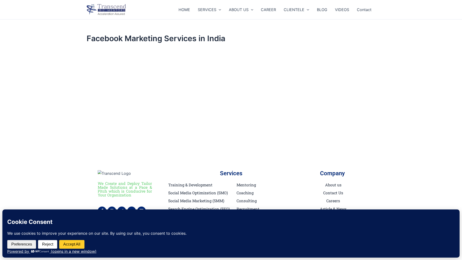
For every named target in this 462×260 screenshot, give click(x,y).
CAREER (268, 9)
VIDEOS (342, 9)
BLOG (322, 9)
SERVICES (207, 9)
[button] (218, 9)
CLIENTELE (294, 9)
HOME (184, 9)
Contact (364, 9)
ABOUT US (239, 9)
